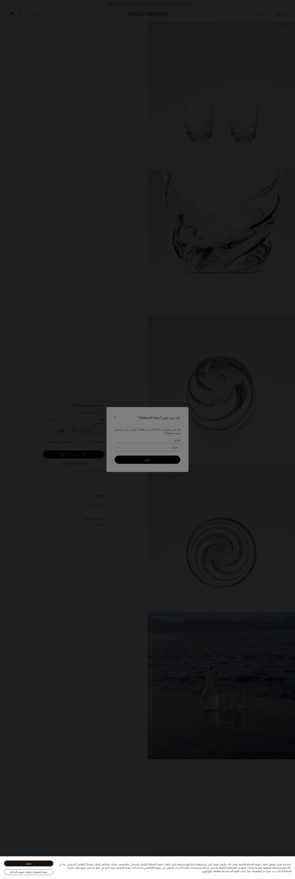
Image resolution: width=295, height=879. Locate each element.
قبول (28, 863)
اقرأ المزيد (206, 871)
